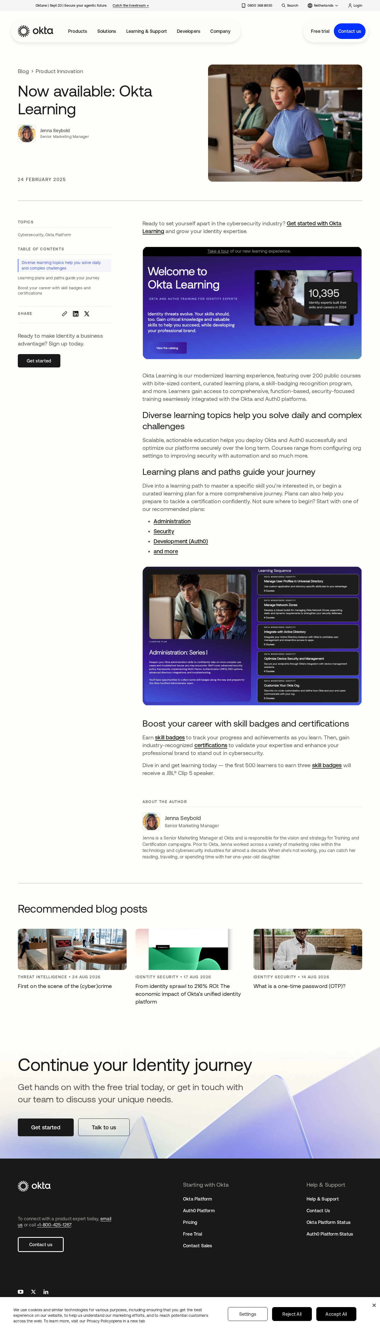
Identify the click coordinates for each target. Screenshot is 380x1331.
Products (77, 31)
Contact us (349, 31)
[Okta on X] (33, 1292)
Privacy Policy (116, 1321)
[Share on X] (87, 314)
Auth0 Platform (199, 1210)
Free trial (320, 31)
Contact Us (318, 1210)
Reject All (292, 1314)
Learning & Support (146, 31)
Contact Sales (197, 1245)
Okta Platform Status (329, 1222)
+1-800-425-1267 (54, 1224)
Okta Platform (197, 1198)
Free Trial (192, 1233)
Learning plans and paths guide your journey (58, 278)
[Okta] (35, 31)
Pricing (190, 1222)
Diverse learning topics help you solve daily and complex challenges (61, 265)
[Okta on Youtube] (20, 1292)
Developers (188, 31)
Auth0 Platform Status (330, 1233)
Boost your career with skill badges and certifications (54, 291)
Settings (247, 1314)
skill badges (327, 765)
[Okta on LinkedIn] (46, 1292)
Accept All (336, 1314)
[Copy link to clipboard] (64, 314)
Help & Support (323, 1198)
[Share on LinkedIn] (75, 314)
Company (220, 31)
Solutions (106, 31)
